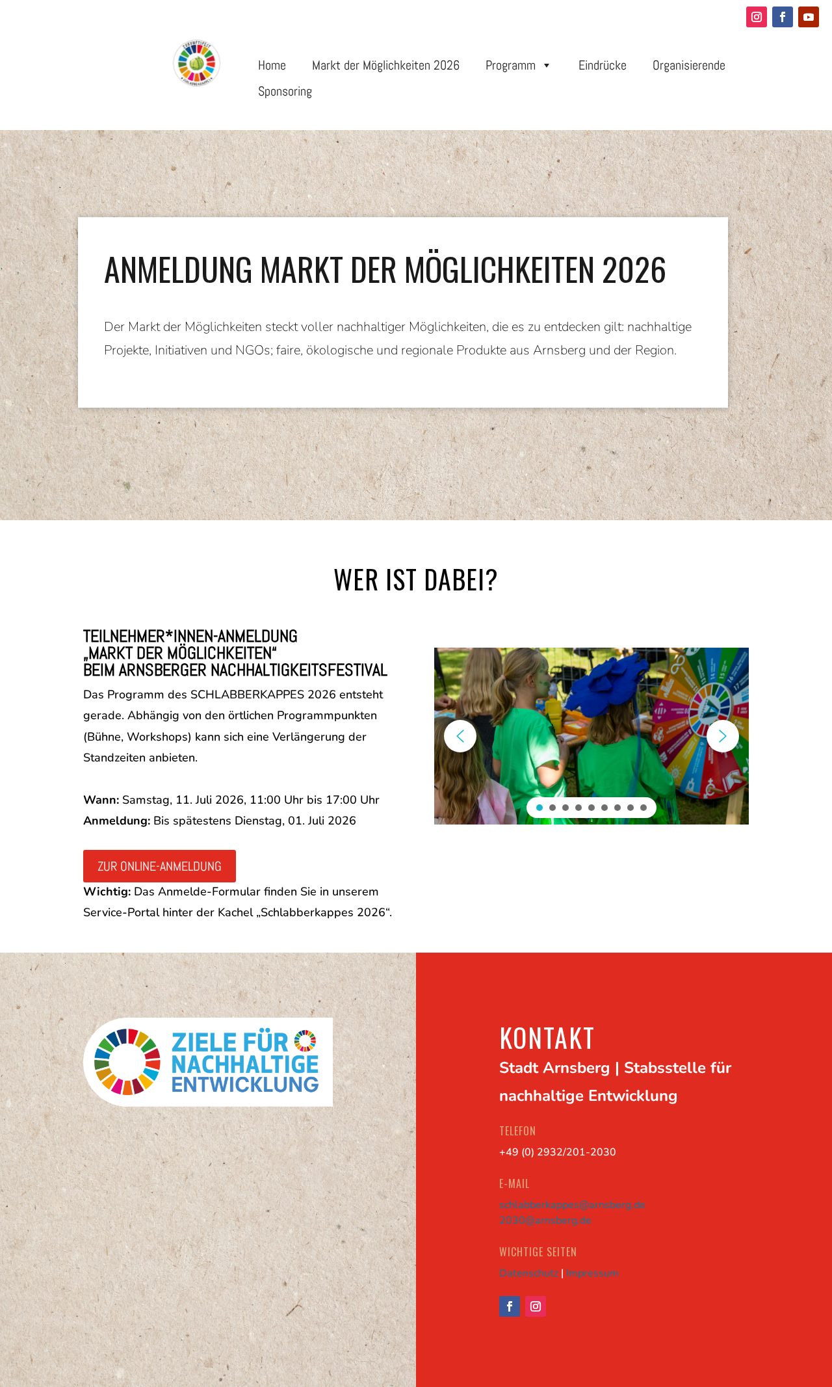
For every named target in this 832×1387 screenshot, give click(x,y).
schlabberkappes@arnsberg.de (572, 1205)
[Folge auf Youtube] (808, 17)
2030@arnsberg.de (545, 1220)
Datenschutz (528, 1273)
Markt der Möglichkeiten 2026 (386, 65)
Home (272, 65)
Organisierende (689, 65)
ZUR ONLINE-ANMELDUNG (160, 866)
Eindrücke (602, 65)
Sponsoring (285, 91)
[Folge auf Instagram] (756, 17)
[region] (416, 325)
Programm (511, 65)
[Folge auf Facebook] (782, 17)
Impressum (592, 1273)
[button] (460, 736)
